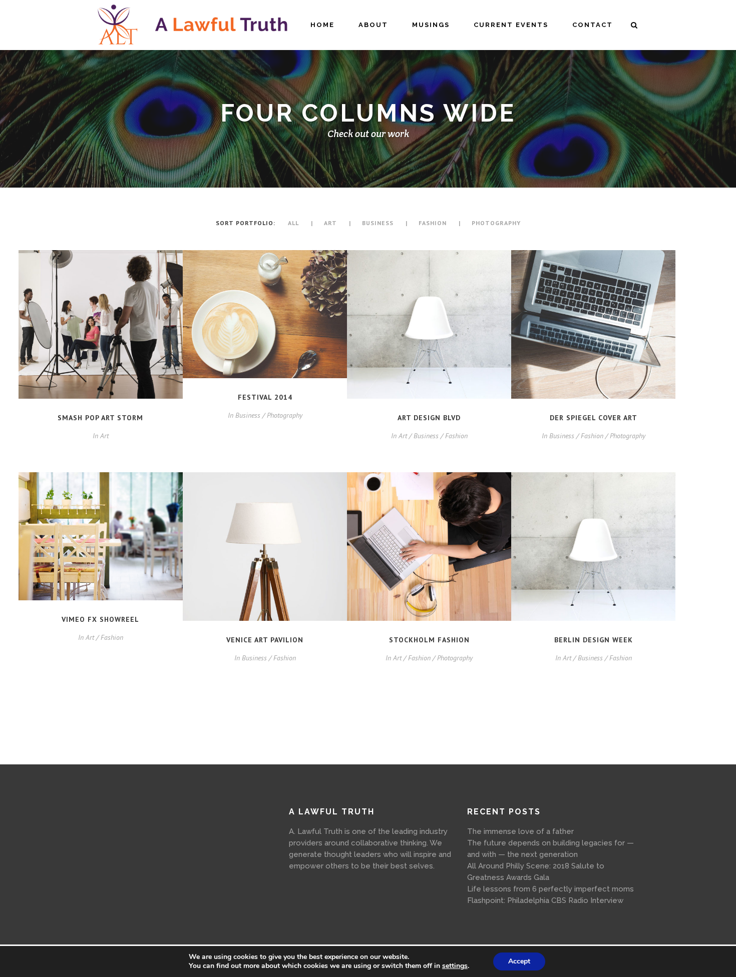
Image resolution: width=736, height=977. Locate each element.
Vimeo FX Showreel (100, 619)
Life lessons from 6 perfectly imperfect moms (550, 888)
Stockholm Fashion (429, 639)
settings (455, 965)
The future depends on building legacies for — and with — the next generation (550, 848)
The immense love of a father (520, 831)
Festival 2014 (265, 397)
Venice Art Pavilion (264, 639)
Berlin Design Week (593, 639)
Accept (519, 961)
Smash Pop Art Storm (100, 417)
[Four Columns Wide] (100, 324)
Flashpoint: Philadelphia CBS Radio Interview (545, 900)
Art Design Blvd (429, 417)
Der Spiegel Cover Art (593, 417)
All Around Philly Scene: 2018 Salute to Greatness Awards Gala (535, 871)
